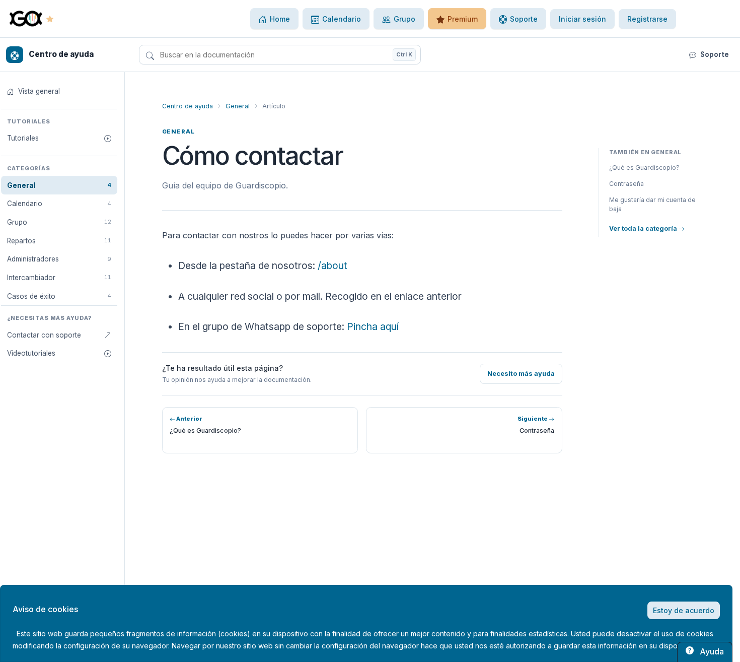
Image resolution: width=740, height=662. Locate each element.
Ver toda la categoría (644, 228)
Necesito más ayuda (521, 373)
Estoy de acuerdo (683, 610)
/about (332, 265)
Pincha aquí (373, 326)
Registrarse (647, 19)
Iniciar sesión (582, 19)
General (238, 106)
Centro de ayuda (187, 106)
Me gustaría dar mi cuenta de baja (652, 204)
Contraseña (626, 183)
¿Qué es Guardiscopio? (644, 167)
